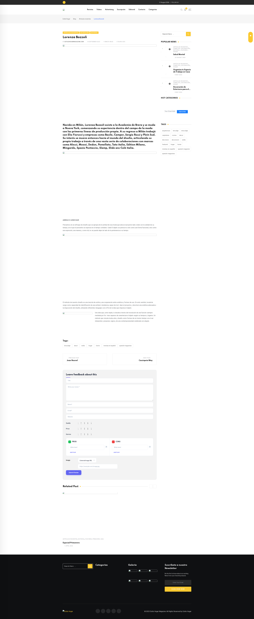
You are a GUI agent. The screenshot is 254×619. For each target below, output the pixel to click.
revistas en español (109, 345)
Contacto (141, 9)
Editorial (132, 9)
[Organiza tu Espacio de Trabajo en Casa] (166, 69)
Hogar (175, 51)
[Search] (182, 9)
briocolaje (67, 345)
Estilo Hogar (187, 611)
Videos (99, 9)
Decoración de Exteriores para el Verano (181, 89)
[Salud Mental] (166, 52)
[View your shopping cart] (185, 9)
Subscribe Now (178, 589)
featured (165, 144)
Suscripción (121, 9)
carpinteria (165, 135)
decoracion (175, 140)
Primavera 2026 (98, 539)
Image (68, 460)
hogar (90, 345)
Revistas (90, 9)
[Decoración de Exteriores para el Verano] (166, 87)
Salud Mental (179, 54)
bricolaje (175, 131)
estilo (83, 345)
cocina (174, 135)
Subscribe (182, 112)
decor (76, 345)
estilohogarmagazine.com (74, 41)
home (98, 345)
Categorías (153, 9)
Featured (88, 539)
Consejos (176, 48)
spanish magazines (125, 345)
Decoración (185, 48)
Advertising (109, 9)
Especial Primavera (71, 543)
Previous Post (74, 358)
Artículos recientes (70, 539)
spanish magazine (184, 149)
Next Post (147, 358)
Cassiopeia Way (145, 360)
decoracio (165, 140)
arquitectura (166, 131)
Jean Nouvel (72, 360)
